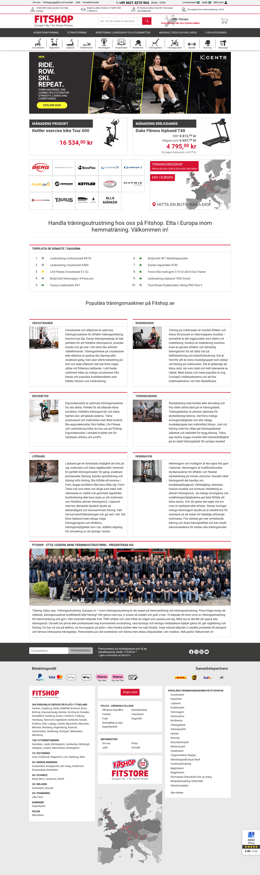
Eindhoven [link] (78, 766)
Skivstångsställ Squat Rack (185, 759)
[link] (190, 184)
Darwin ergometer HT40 (163, 265)
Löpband (38, 456)
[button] (39, 83)
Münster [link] (36, 727)
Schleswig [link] (52, 731)
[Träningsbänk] (147, 410)
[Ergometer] (43, 410)
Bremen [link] (62, 712)
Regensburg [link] (60, 727)
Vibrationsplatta (179, 785)
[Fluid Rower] (40, 184)
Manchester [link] (58, 747)
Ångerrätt (136, 718)
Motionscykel (178, 746)
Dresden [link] (84, 712)
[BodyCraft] (64, 168)
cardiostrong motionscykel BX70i (70, 258)
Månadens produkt (50, 123)
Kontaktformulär (91, 2)
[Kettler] (87, 184)
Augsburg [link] (46, 708)
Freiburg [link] (79, 715)
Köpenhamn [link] (38, 806)
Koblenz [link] (36, 723)
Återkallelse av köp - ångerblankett (113, 724)
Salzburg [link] (74, 756)
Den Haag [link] (65, 766)
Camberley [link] (71, 744)
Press (134, 743)
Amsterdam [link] (38, 766)
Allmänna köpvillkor (112, 709)
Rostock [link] (72, 727)
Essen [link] (59, 715)
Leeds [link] (47, 744)
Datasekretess (139, 709)
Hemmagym (143, 456)
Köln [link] (44, 723)
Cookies (106, 714)
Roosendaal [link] (38, 769)
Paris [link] (40, 797)
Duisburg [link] (50, 715)
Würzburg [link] (37, 735)
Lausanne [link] (50, 778)
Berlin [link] (56, 708)
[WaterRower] (87, 200)
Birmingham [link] (58, 744)
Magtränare (177, 768)
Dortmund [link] (73, 712)
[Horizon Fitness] (64, 184)
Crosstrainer (42, 323)
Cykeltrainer (177, 750)
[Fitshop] (54, 20)
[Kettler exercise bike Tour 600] (112, 132)
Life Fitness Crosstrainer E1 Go (69, 272)
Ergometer (40, 396)
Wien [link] (82, 756)
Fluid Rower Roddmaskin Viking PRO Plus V (175, 285)
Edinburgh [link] (83, 744)
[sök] (146, 21)
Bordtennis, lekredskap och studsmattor (123, 32)
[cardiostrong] (110, 168)
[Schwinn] (40, 200)
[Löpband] (43, 471)
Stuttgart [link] (64, 731)
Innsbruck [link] (43, 756)
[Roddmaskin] (147, 337)
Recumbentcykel (180, 742)
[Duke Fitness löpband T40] (216, 132)
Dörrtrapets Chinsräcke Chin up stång (191, 776)
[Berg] (40, 168)
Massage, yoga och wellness (178, 32)
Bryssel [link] (49, 788)
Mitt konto (218, 2)
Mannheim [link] (71, 723)
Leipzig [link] (52, 723)
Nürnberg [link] (47, 727)
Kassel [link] (82, 719)
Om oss (37, 2)
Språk (205, 2)
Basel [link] (35, 778)
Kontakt (135, 747)
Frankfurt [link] (68, 715)
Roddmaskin (144, 323)
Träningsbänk (146, 396)
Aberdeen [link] (37, 744)
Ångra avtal (130, 692)
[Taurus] (64, 200)
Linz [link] (65, 756)
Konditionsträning (46, 32)
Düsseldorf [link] (38, 715)
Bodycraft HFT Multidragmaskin (168, 258)
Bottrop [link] (36, 712)
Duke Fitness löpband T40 (160, 130)
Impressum (137, 714)
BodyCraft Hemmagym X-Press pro (72, 278)
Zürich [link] (60, 778)
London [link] (47, 747)
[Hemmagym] (147, 471)
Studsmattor (177, 716)
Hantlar (175, 733)
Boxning (175, 737)
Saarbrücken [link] (39, 731)
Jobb (77, 2)
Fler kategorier (215, 32)
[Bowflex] (87, 168)
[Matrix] (133, 184)
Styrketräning (77, 32)
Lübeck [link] (61, 723)
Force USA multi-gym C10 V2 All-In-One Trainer (177, 272)
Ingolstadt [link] (61, 719)
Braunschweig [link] (49, 712)
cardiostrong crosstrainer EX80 (69, 265)
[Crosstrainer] (43, 337)
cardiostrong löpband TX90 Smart (169, 278)
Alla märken (177, 792)
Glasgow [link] (37, 747)
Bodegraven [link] (52, 766)
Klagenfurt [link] (56, 756)
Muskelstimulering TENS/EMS (187, 781)
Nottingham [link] (72, 747)
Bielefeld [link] (65, 708)
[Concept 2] (133, 168)
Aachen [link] (36, 708)
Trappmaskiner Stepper (183, 755)
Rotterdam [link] (52, 769)
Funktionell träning (181, 763)
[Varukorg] (225, 21)
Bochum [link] (75, 708)
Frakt (105, 718)
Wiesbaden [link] (76, 731)
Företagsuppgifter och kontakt (58, 2)
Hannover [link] (49, 719)
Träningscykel (178, 729)
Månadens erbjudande (157, 123)
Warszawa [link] (38, 815)
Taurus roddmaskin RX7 (65, 285)
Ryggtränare (177, 772)
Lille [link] (34, 797)
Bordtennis (177, 720)
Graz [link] (34, 756)
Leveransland (189, 2)
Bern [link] (41, 778)
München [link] (84, 723)
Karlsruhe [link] (73, 719)
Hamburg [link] (37, 719)
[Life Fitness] (110, 184)
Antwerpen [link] (38, 788)
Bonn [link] (84, 708)
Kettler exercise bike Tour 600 (60, 130)
